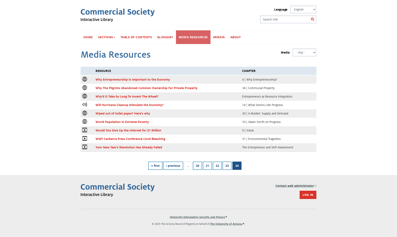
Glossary (165, 37)
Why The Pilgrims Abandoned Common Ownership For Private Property (146, 88)
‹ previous (173, 165)
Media (285, 52)
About (235, 37)
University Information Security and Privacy (197, 217)
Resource (103, 71)
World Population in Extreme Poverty (122, 122)
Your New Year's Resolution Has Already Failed (129, 147)
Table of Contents (136, 37)
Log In (308, 195)
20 (197, 165)
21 (207, 165)
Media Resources (193, 37)
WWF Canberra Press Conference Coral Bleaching (130, 139)
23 (227, 165)
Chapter (249, 71)
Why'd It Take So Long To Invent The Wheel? (127, 96)
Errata (219, 37)
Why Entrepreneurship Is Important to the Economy (133, 79)
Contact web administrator (295, 185)
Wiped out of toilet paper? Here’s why (123, 113)
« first (155, 165)
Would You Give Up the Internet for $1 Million (128, 130)
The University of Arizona (226, 224)
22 (217, 165)
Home (88, 37)
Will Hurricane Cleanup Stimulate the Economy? (130, 105)
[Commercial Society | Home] (118, 15)
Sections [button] (106, 37)
